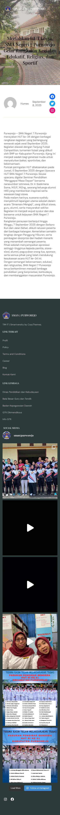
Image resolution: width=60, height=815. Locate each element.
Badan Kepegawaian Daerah (17, 405)
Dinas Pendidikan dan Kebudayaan (21, 392)
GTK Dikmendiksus (12, 412)
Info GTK (7, 419)
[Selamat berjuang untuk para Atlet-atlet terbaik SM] (30, 471)
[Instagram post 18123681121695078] (30, 755)
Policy (6, 347)
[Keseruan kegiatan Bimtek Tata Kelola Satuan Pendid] (30, 584)
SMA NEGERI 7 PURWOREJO (28, 8)
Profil (5, 340)
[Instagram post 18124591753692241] (30, 698)
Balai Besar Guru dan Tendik (17, 398)
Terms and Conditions (14, 354)
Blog (5, 367)
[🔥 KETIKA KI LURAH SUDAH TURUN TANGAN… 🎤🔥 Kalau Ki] (30, 527)
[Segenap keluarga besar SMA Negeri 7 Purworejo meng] (30, 641)
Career (6, 360)
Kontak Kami (9, 374)
